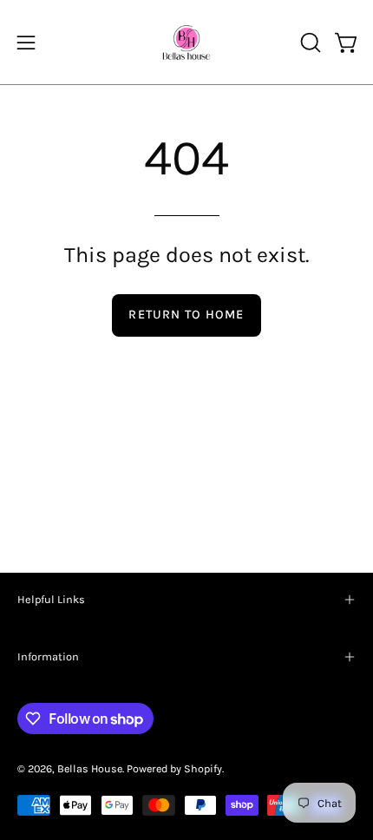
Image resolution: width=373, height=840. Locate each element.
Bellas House (89, 768)
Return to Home (186, 314)
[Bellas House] (186, 42)
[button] (309, 42)
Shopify (203, 768)
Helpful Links (51, 599)
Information (48, 656)
